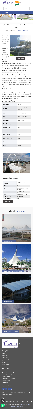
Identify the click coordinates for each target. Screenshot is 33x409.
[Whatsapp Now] (3, 405)
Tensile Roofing (8, 301)
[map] (20, 344)
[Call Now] (3, 401)
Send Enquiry (8, 201)
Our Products (13, 30)
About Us (4, 355)
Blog (3, 360)
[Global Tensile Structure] (8, 3)
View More (5, 382)
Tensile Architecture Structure (13, 271)
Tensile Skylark (6, 380)
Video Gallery (5, 359)
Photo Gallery (5, 357)
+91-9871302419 (9, 398)
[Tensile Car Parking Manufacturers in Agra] (16, 228)
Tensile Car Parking (9, 241)
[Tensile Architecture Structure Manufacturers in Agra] (16, 258)
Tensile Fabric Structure (11, 331)
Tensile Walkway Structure (9, 374)
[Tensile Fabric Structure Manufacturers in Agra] (16, 318)
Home (6, 30)
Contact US (5, 362)
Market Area (5, 364)
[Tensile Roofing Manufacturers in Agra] (16, 288)
